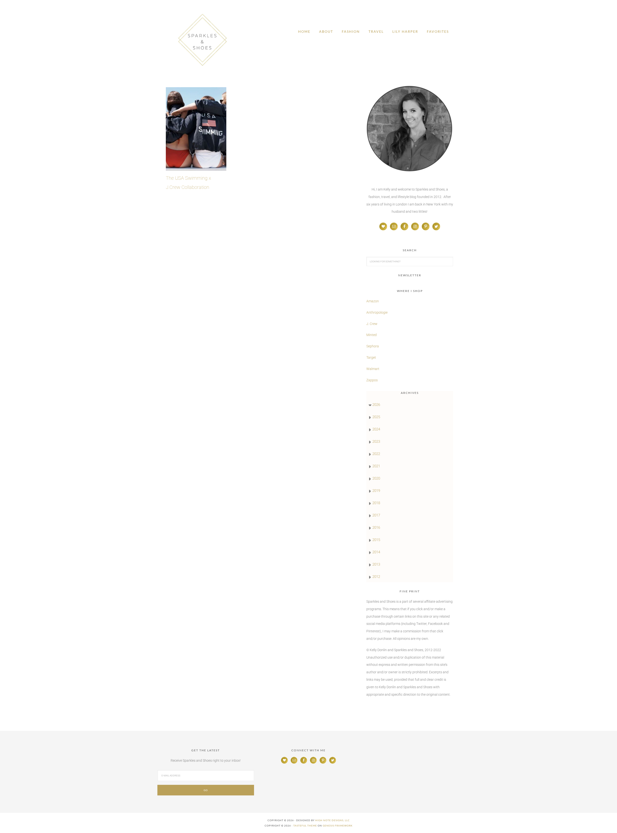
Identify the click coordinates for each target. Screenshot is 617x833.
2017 (376, 515)
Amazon (372, 301)
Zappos (372, 380)
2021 (376, 466)
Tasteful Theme (305, 825)
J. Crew (371, 324)
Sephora (372, 346)
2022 (376, 454)
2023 (376, 441)
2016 (376, 527)
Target (371, 357)
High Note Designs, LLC (332, 820)
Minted (371, 335)
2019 (376, 491)
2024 (376, 429)
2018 (376, 503)
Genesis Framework (338, 825)
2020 (376, 478)
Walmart (372, 369)
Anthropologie (377, 312)
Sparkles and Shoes (202, 39)
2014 (376, 552)
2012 (376, 577)
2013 (376, 564)
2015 (376, 540)
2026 (376, 405)
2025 (376, 417)
